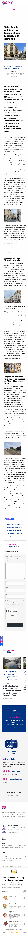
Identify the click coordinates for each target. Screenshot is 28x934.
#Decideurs (15, 676)
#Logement (10, 530)
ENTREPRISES (5, 864)
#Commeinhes (18, 66)
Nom (6, 581)
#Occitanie (13, 536)
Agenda (4, 852)
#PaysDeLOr (6, 681)
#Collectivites (8, 66)
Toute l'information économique (11, 2)
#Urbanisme (18, 530)
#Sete (19, 536)
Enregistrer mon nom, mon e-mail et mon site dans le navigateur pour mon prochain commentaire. (15, 602)
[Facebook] (1, 637)
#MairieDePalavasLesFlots (10, 679)
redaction (13, 71)
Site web (7, 594)
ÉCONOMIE (4, 843)
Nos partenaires (13, 825)
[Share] (1, 644)
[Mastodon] (1, 639)
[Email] (1, 642)
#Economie (7, 68)
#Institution (6, 677)
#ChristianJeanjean (8, 674)
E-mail (7, 587)
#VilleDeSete (11, 533)
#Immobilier (15, 68)
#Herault (19, 533)
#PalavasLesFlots (8, 672)
